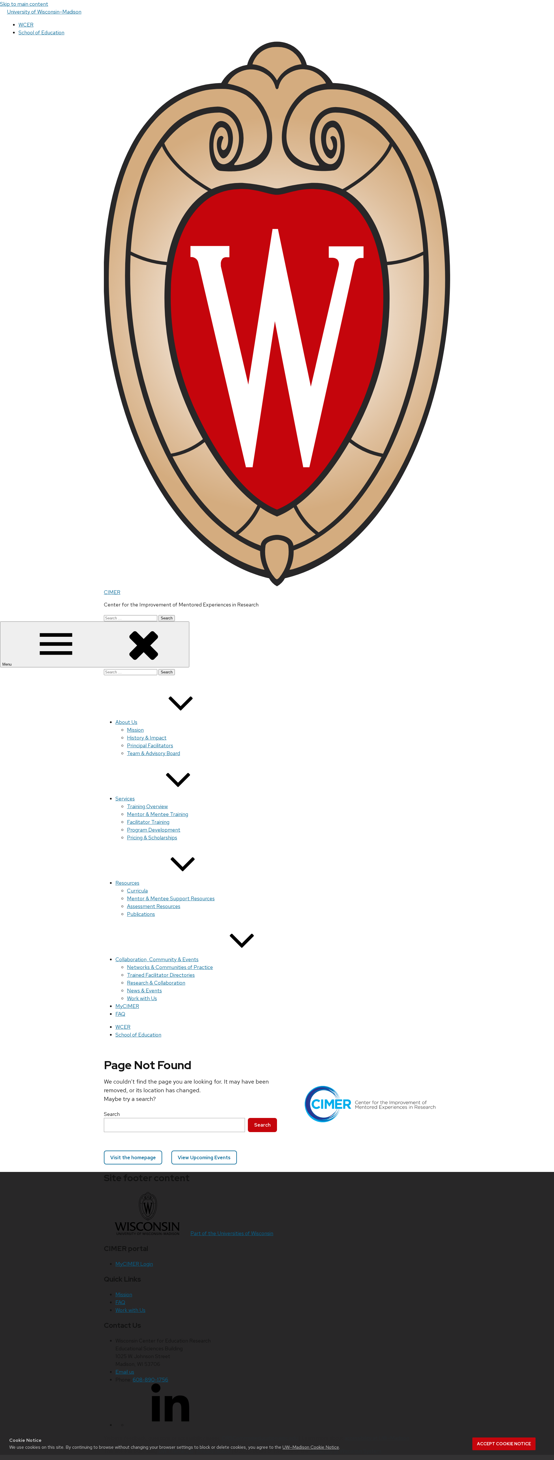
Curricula (137, 890)
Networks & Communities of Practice (170, 967)
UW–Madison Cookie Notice (310, 1447)
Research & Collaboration (156, 982)
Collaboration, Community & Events (157, 959)
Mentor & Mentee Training (157, 814)
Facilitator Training (148, 822)
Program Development (153, 829)
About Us (126, 722)
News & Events (144, 990)
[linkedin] (170, 1425)
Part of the (231, 1233)
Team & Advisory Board (153, 753)
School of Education (41, 32)
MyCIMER (127, 1006)
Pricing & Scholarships (152, 837)
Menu (7, 664)
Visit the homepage (133, 1157)
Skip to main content (24, 4)
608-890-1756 (150, 1379)
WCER (25, 24)
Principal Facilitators (150, 745)
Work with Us (142, 998)
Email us (124, 1371)
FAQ (120, 1014)
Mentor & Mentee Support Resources (171, 898)
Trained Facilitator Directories (161, 975)
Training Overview (147, 806)
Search (112, 1114)
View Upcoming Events (204, 1157)
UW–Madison (44, 11)
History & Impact (146, 737)
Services (125, 798)
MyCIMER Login (134, 1264)
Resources (127, 883)
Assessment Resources (153, 906)
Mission (135, 730)
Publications (141, 914)
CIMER (112, 592)
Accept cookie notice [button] (504, 1444)
